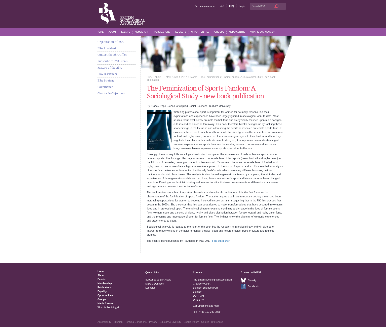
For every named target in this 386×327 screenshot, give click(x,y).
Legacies (150, 287)
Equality (180, 32)
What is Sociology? (262, 32)
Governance (105, 87)
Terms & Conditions (136, 322)
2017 (184, 77)
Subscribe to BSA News (112, 61)
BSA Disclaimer (107, 74)
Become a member (205, 6)
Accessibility (104, 322)
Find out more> (221, 240)
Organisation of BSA (111, 41)
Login (242, 6)
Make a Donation (154, 283)
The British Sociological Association (121, 14)
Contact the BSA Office (112, 54)
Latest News (171, 77)
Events (125, 32)
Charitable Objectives (111, 93)
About (112, 32)
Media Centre (237, 32)
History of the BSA (110, 67)
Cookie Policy (191, 322)
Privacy (153, 322)
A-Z (222, 6)
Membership (142, 32)
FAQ (231, 6)
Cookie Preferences (212, 322)
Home (100, 32)
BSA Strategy (106, 80)
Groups (219, 32)
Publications (162, 32)
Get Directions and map (206, 305)
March (193, 77)
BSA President (107, 48)
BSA (149, 77)
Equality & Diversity (170, 322)
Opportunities (200, 32)
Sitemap (118, 322)
